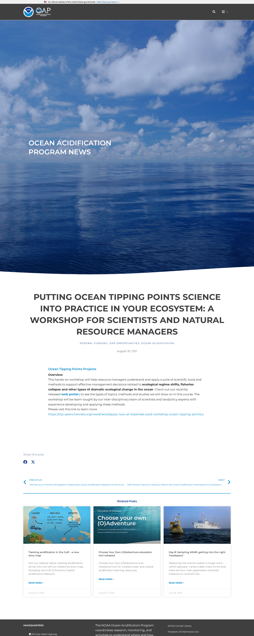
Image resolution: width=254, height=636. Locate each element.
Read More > (36, 583)
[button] (214, 12)
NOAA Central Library (180, 625)
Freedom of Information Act (183, 631)
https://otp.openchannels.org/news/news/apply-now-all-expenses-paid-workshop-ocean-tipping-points (124, 414)
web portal (69, 394)
